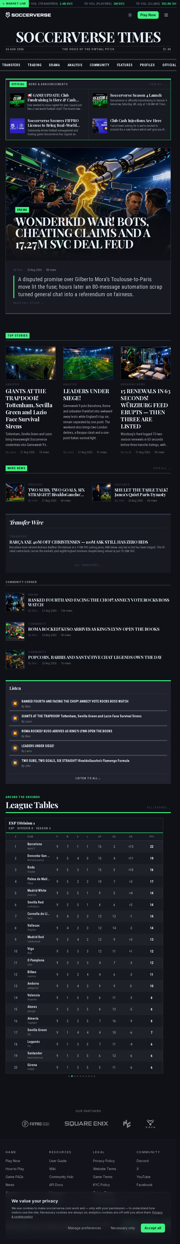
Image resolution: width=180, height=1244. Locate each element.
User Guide (58, 1161)
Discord (143, 1161)
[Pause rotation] (98, 1076)
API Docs (56, 1185)
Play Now (148, 15)
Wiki (52, 1169)
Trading (34, 65)
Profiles (147, 65)
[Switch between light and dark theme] (130, 15)
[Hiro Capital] (127, 1124)
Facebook (145, 1185)
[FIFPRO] (35, 1124)
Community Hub (61, 1177)
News (10, 1185)
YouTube (143, 1177)
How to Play (15, 1169)
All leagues (159, 807)
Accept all (153, 1228)
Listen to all (88, 778)
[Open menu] (166, 15)
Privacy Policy (104, 1161)
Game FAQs (14, 1177)
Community (99, 65)
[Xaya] (150, 1124)
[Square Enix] (86, 1123)
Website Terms (104, 1169)
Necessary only (123, 1228)
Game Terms (102, 1177)
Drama (54, 65)
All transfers (88, 565)
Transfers (11, 65)
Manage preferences (84, 1228)
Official (169, 65)
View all (158, 84)
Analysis (75, 65)
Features (125, 65)
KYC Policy (101, 1185)
